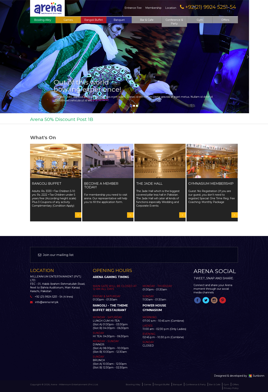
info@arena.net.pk (46, 302)
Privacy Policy (231, 388)
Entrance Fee (133, 7)
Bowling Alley (42, 20)
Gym (200, 20)
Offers (225, 20)
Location (170, 7)
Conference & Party (174, 21)
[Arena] (48, 7)
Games (147, 384)
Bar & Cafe (147, 20)
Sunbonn (258, 375)
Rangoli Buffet (93, 20)
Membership (153, 7)
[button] (20, 56)
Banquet (119, 20)
